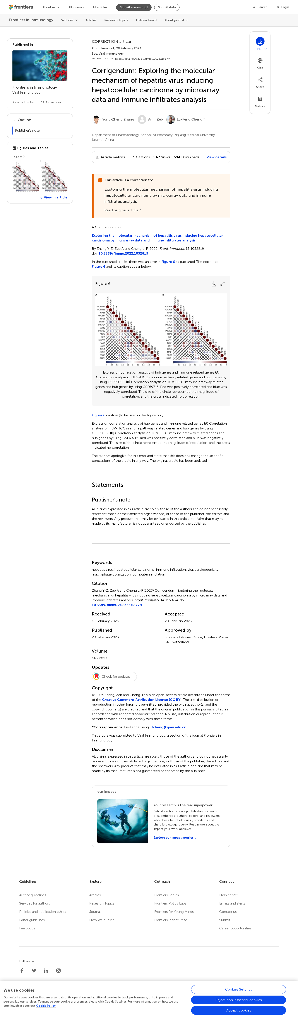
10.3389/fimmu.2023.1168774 (117, 605)
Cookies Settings (238, 989)
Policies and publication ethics (42, 912)
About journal (174, 20)
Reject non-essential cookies (238, 1000)
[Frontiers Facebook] (21, 970)
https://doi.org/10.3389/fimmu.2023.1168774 (143, 58)
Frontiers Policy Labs (170, 903)
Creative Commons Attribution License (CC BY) (142, 700)
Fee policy (27, 928)
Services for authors (34, 903)
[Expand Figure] (222, 283)
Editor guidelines (32, 920)
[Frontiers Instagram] (58, 970)
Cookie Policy (46, 1005)
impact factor (23, 102)
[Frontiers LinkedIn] (46, 970)
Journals (95, 912)
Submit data (167, 7)
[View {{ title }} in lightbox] (39, 176)
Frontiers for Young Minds (174, 912)
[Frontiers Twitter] (34, 970)
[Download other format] (266, 48)
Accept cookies (238, 1010)
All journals (76, 7)
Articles (91, 20)
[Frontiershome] (21, 7)
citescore (51, 102)
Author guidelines (32, 895)
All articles (100, 7)
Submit (224, 920)
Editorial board (146, 20)
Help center (228, 895)
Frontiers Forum (166, 895)
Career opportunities (235, 928)
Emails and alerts (232, 903)
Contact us (228, 912)
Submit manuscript (134, 7)
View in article (55, 197)
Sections (67, 20)
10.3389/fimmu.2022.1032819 (123, 253)
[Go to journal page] (39, 65)
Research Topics (116, 20)
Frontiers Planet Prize (170, 920)
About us (49, 7)
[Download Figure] (213, 283)
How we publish (102, 920)
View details (217, 157)
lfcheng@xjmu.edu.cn (168, 727)
